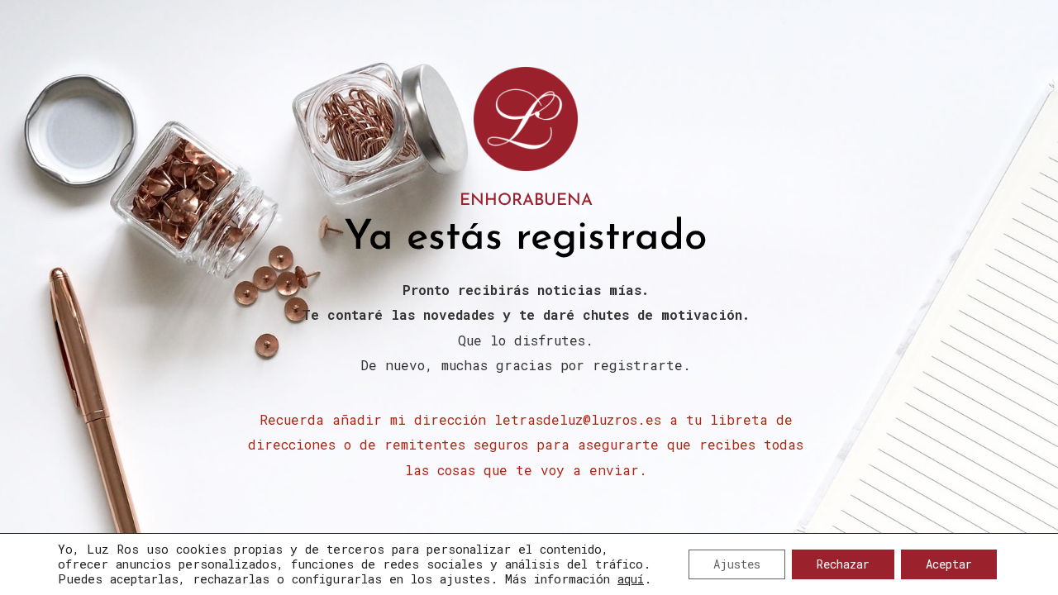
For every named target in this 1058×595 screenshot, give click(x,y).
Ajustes (736, 564)
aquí (630, 579)
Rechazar (843, 564)
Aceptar (949, 564)
